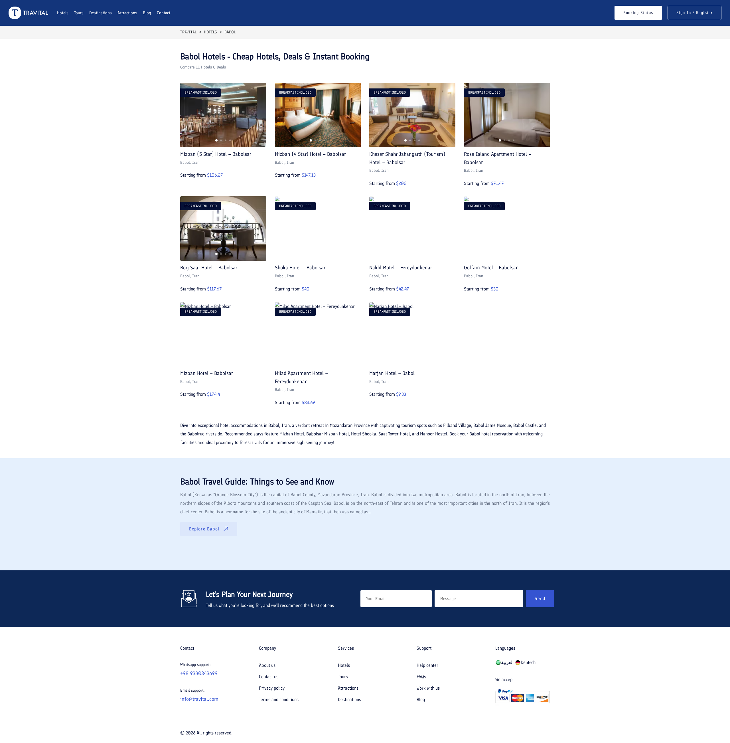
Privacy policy (272, 688)
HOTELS (210, 32)
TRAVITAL (188, 32)
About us (267, 665)
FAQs (421, 676)
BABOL (230, 32)
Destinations (100, 12)
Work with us (428, 688)
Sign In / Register (694, 12)
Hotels (62, 12)
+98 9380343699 (199, 673)
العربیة (507, 662)
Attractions (127, 12)
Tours (79, 12)
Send (540, 598)
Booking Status (638, 12)
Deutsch (528, 662)
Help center (427, 665)
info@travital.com (199, 699)
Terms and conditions (279, 699)
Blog (147, 12)
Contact (163, 12)
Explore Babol (204, 529)
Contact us (268, 676)
